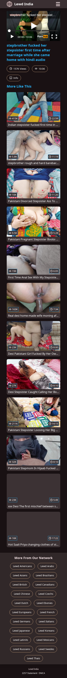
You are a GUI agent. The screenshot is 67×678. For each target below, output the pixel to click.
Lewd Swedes (46, 649)
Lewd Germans (21, 621)
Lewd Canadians (45, 584)
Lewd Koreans (46, 630)
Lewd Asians (20, 575)
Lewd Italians (46, 621)
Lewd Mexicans (45, 639)
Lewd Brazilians (45, 575)
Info (15, 78)
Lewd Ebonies (45, 603)
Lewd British (20, 584)
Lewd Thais (33, 658)
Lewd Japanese (21, 630)
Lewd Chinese (22, 593)
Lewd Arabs (47, 566)
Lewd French (47, 612)
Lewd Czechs (45, 593)
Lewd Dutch (21, 603)
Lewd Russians (21, 649)
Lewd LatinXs (20, 639)
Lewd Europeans (21, 612)
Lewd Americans (22, 566)
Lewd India (23, 4)
